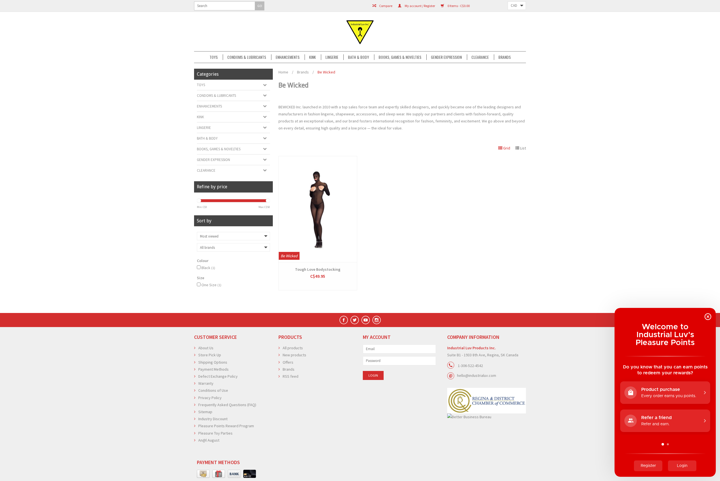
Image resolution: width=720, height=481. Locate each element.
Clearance (480, 57)
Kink (312, 57)
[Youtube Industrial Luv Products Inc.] (365, 320)
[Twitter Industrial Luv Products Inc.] (354, 320)
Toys (214, 57)
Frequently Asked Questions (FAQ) (227, 404)
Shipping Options (212, 362)
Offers (288, 362)
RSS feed (290, 376)
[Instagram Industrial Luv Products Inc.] (376, 320)
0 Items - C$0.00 (458, 6)
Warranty (205, 383)
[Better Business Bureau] (486, 416)
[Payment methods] (203, 474)
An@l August (208, 440)
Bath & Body (358, 57)
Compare (385, 6)
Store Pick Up (209, 354)
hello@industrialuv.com (476, 375)
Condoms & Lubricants (246, 57)
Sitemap (205, 411)
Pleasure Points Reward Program (226, 425)
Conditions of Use (213, 390)
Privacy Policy (210, 397)
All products (293, 347)
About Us (205, 347)
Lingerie (331, 57)
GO (259, 6)
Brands (504, 57)
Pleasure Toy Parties (215, 433)
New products (294, 354)
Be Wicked (326, 72)
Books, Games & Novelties (400, 57)
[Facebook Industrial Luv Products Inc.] (343, 320)
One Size (211, 284)
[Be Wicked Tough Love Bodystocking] (318, 209)
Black (208, 267)
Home (283, 72)
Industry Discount (213, 418)
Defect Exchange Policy (218, 376)
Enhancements (288, 57)
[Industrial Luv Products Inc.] (360, 31)
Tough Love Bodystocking (317, 269)
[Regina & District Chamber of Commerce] (486, 400)
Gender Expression (446, 57)
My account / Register (419, 6)
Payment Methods (213, 369)
